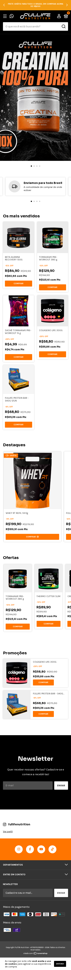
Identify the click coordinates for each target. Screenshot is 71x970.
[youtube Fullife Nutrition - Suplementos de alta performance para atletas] (41, 849)
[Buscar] (63, 26)
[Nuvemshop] (35, 954)
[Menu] (5, 16)
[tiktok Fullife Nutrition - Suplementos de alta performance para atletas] (52, 849)
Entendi (60, 964)
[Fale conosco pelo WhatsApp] (11, 16)
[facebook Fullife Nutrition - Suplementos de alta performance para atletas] (30, 849)
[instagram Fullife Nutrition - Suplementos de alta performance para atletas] (19, 849)
